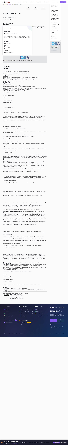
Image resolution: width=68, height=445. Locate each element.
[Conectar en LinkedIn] (57, 327)
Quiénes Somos (39, 309)
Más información (15, 443)
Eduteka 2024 (25, 322)
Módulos (7, 311)
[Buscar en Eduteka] (58, 2)
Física (14, 4)
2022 (22, 324)
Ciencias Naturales (9, 4)
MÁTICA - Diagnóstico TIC (26, 318)
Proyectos (8, 313)
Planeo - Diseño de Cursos (26, 313)
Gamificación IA (24, 315)
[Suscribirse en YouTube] (55, 327)
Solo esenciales (63, 442)
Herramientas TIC (9, 315)
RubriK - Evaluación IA (25, 311)
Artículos (7, 309)
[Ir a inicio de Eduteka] (6, 2)
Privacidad (62, 333)
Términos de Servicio (54, 333)
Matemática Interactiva (10, 318)
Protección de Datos (40, 313)
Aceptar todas (56, 442)
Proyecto (4, 4)
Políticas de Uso (39, 311)
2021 (21, 326)
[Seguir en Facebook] (51, 327)
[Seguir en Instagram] (53, 327)
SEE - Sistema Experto (11, 320)
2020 (22, 328)
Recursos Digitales (9, 322)
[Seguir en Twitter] (60, 327)
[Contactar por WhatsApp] (62, 327)
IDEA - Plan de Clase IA (25, 309)
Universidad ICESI (39, 315)
